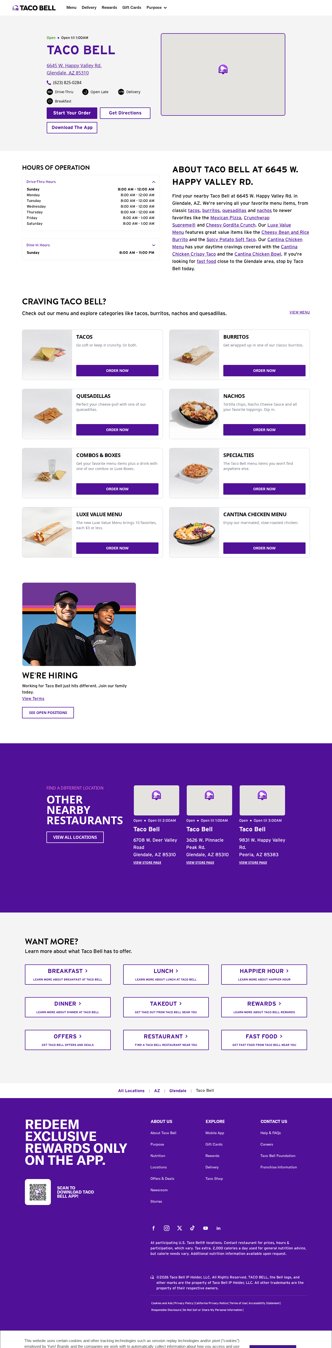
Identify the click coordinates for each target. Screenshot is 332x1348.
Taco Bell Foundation (277, 1155)
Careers (266, 1144)
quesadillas (234, 210)
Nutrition (157, 1155)
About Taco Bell (163, 1133)
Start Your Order (72, 113)
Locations (158, 1167)
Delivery (89, 7)
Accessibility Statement (264, 1303)
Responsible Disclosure (166, 1310)
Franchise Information (278, 1167)
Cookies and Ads (161, 1303)
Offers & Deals (162, 1178)
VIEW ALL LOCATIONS (75, 837)
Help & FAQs (270, 1133)
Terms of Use (238, 1303)
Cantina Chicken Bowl (257, 254)
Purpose (154, 7)
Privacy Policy (183, 1303)
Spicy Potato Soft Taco (230, 239)
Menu (71, 7)
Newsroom (159, 1190)
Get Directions (125, 113)
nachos (264, 210)
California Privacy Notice (211, 1303)
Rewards (109, 7)
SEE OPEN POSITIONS (48, 712)
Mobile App (214, 1133)
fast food (206, 261)
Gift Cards (131, 7)
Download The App (72, 127)
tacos (194, 210)
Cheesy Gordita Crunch (230, 225)
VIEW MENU (299, 312)
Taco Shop (214, 1178)
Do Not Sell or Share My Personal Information (212, 1310)
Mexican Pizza (225, 218)
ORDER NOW (117, 370)
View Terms (33, 699)
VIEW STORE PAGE (147, 862)
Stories (156, 1201)
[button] (173, 1122)
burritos (211, 210)
